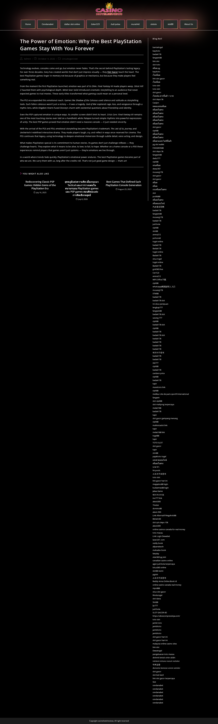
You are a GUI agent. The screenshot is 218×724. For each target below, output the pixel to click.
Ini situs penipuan (160, 304)
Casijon (156, 102)
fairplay (156, 553)
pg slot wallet (158, 144)
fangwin (156, 397)
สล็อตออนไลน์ (159, 203)
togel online (158, 241)
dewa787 (156, 168)
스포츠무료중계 (159, 473)
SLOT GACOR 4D (160, 612)
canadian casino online (163, 560)
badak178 (157, 54)
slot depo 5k (158, 99)
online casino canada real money (167, 584)
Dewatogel (157, 650)
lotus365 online (159, 567)
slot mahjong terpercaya (163, 404)
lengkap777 (158, 307)
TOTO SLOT (158, 442)
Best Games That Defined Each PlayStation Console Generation (123, 183)
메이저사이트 (158, 494)
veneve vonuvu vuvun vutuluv (166, 661)
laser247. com (159, 539)
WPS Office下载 (159, 279)
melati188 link (159, 432)
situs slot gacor (159, 591)
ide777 (155, 363)
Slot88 (155, 602)
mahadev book (159, 550)
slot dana (157, 598)
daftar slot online (72, 24)
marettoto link (159, 387)
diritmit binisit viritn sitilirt (164, 657)
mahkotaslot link (160, 425)
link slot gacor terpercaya (164, 678)
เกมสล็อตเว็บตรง (159, 189)
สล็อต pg (156, 68)
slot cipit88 (157, 401)
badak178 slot (159, 300)
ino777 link (157, 498)
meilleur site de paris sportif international (171, 394)
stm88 (155, 453)
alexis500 (157, 501)
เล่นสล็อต (156, 165)
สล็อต (155, 182)
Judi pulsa (115, 24)
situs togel (157, 258)
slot (154, 193)
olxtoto (154, 24)
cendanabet (158, 685)
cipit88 (155, 130)
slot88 (170, 24)
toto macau (158, 532)
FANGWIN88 (158, 148)
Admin (27, 58)
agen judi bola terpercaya (164, 564)
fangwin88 (157, 57)
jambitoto (157, 626)
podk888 (156, 196)
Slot (154, 682)
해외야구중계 (158, 352)
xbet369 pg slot (159, 557)
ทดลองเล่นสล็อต (159, 106)
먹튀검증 (156, 664)
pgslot (155, 574)
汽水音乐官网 (158, 206)
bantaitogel (158, 47)
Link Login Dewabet (161, 536)
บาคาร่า (156, 467)
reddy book (158, 543)
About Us (188, 24)
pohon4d (157, 238)
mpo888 (156, 588)
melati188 (157, 408)
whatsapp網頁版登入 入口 (164, 286)
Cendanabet (47, 24)
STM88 (156, 293)
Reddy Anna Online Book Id (165, 581)
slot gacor (157, 92)
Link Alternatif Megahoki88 (164, 515)
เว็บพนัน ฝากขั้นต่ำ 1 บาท (163, 96)
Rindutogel (157, 595)
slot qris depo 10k (160, 522)
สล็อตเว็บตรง (158, 109)
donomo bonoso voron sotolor (166, 668)
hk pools (156, 470)
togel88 (156, 435)
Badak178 (157, 248)
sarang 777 (157, 317)
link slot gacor (159, 78)
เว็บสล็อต (156, 75)
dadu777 (156, 158)
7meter (156, 505)
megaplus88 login (160, 484)
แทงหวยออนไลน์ (160, 460)
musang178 (158, 172)
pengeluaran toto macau (163, 654)
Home (28, 24)
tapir (155, 383)
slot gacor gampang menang (165, 418)
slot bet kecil (158, 675)
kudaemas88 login (161, 487)
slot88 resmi (158, 571)
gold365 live (158, 269)
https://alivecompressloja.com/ (166, 616)
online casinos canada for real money (169, 529)
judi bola (156, 224)
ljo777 (155, 605)
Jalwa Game (158, 491)
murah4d (135, 24)
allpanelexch (158, 546)
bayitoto (156, 51)
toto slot (156, 85)
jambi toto (157, 623)
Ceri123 (156, 272)
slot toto (156, 64)
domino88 (157, 508)
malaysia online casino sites (165, 643)
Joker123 (95, 24)
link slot (156, 61)
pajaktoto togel (159, 456)
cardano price (159, 373)
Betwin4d (157, 519)
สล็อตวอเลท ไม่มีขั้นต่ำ (162, 141)
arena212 (157, 234)
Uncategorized (70, 58)
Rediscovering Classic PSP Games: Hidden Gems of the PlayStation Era (40, 185)
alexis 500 (157, 512)
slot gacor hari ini (160, 637)
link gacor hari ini (160, 480)
